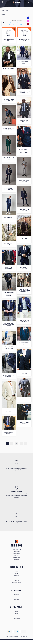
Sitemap (16, 571)
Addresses (16, 599)
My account (16, 594)
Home (3, 10)
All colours (4, 23)
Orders (16, 597)
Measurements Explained (16, 582)
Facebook (16, 611)
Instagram (16, 613)
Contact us (17, 580)
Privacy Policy (16, 575)
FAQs (16, 573)
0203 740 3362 (16, 559)
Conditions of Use (16, 578)
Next (25, 443)
